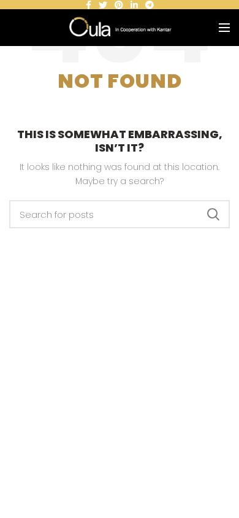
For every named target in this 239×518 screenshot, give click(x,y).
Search (213, 214)
